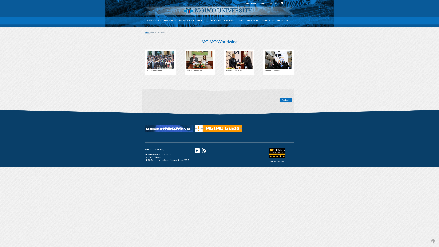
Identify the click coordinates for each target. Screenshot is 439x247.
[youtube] (282, 4)
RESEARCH (229, 21)
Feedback (285, 100)
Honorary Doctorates (234, 70)
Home (246, 3)
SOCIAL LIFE (282, 21)
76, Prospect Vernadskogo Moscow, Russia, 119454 (169, 160)
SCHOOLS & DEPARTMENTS (192, 21)
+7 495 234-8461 (155, 157)
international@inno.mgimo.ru (159, 154)
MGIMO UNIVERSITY (223, 10)
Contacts (262, 3)
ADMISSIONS (253, 21)
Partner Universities (194, 70)
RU (270, 3)
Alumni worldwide (154, 70)
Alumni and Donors (272, 70)
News (253, 3)
